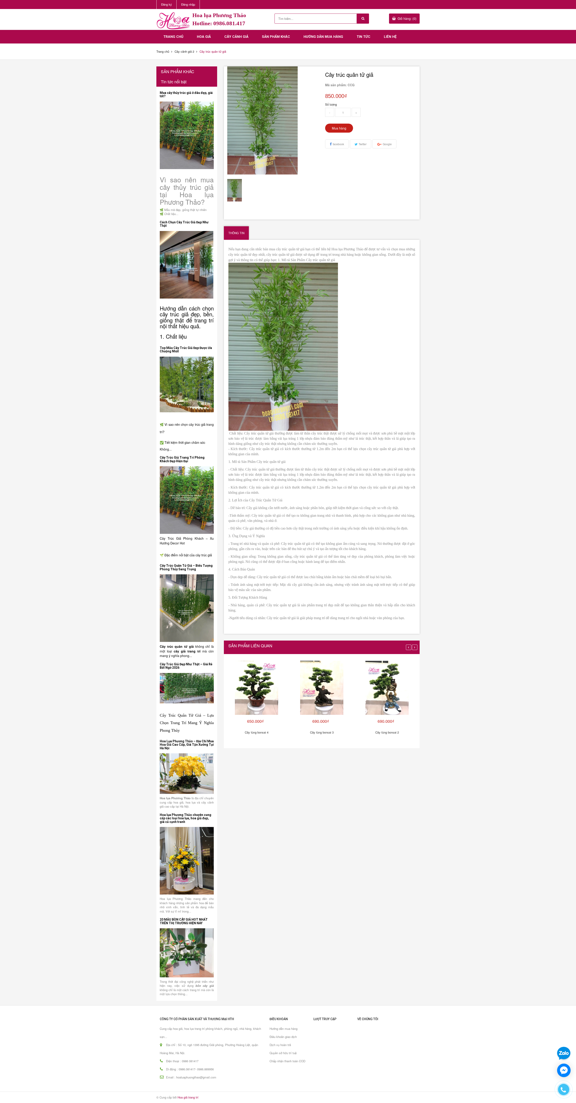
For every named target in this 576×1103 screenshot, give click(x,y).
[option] (238, 190)
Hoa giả (204, 37)
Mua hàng (339, 128)
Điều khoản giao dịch (283, 1037)
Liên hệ (390, 37)
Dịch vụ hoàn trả (280, 1045)
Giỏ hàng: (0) (407, 18)
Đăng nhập (188, 4)
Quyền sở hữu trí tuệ (283, 1053)
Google (387, 144)
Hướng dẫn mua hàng (323, 37)
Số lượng (331, 104)
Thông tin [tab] (236, 233)
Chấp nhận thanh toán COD (287, 1061)
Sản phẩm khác (276, 37)
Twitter (363, 144)
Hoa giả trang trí (188, 1097)
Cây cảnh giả (236, 37)
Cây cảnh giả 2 (184, 51)
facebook (338, 144)
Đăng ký (166, 4)
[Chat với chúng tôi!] (564, 1070)
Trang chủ (173, 37)
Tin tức (363, 37)
